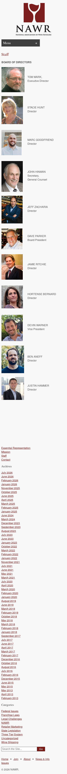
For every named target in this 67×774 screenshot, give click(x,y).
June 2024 (7, 515)
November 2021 (10, 562)
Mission (5, 452)
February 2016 (9, 675)
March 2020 (8, 589)
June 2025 (7, 496)
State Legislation (11, 730)
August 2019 (8, 601)
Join (15, 759)
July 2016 (7, 671)
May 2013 (7, 690)
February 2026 (9, 480)
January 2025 (9, 511)
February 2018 (9, 628)
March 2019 (8, 609)
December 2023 (10, 523)
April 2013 (7, 694)
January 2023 (9, 542)
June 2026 (7, 476)
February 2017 (9, 655)
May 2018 (7, 620)
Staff (4, 456)
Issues (5, 763)
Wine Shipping (9, 742)
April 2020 (7, 585)
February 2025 (9, 507)
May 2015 (7, 686)
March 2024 (8, 519)
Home (4, 759)
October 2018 (9, 616)
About (27, 759)
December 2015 (10, 679)
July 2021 (7, 566)
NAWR (5, 723)
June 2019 (7, 605)
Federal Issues (9, 711)
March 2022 (8, 550)
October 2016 (9, 663)
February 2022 (9, 554)
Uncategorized (9, 738)
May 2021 (7, 574)
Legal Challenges (11, 719)
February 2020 (9, 593)
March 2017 (8, 651)
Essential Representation (15, 448)
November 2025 (10, 488)
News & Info (43, 759)
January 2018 (9, 632)
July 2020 (7, 581)
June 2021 (7, 570)
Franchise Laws (10, 715)
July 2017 (7, 640)
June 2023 (7, 539)
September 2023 (10, 527)
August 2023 (8, 531)
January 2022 (9, 558)
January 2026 (9, 484)
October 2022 (9, 546)
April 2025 (7, 500)
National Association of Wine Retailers (33, 20)
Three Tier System (12, 734)
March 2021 (8, 577)
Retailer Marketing (11, 726)
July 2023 (7, 535)
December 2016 (10, 659)
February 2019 (9, 612)
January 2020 (9, 597)
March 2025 (8, 504)
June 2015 (7, 682)
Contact (5, 459)
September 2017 (10, 636)
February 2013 (9, 698)
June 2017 (7, 644)
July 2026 (7, 472)
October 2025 (9, 492)
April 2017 (7, 647)
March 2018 (8, 624)
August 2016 (8, 667)
